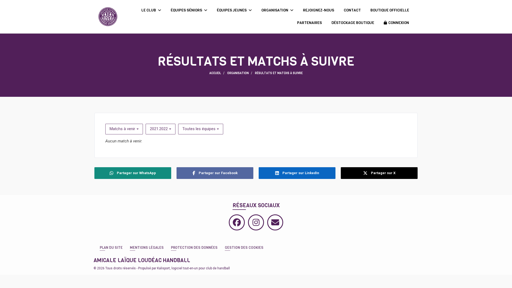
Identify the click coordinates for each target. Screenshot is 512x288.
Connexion (398, 22)
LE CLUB (149, 10)
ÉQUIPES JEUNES (232, 10)
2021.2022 (159, 128)
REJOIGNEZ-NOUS (318, 10)
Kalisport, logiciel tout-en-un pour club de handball (193, 268)
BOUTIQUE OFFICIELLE (389, 10)
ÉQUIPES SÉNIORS (187, 10)
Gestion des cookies (244, 247)
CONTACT (352, 10)
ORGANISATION (275, 10)
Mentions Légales (147, 247)
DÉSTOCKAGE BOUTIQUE (352, 22)
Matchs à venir (122, 128)
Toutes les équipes (198, 128)
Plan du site (111, 247)
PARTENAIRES (309, 22)
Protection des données (194, 247)
